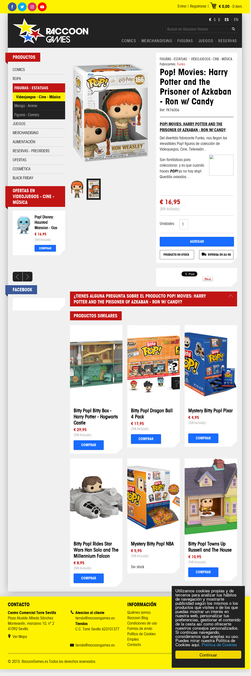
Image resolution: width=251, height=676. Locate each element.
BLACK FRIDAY (23, 178)
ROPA (17, 78)
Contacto (134, 644)
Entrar (182, 6)
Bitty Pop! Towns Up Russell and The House (210, 547)
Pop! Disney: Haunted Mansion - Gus (46, 222)
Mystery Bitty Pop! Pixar (210, 410)
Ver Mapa (20, 636)
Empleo (133, 639)
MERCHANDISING (156, 41)
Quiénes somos (139, 612)
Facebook (12, 6)
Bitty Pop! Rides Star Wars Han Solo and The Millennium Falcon (96, 550)
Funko (181, 64)
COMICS (129, 41)
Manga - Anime (25, 105)
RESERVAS (227, 41)
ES (227, 19)
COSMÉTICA (21, 169)
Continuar (208, 655)
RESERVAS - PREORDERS (31, 151)
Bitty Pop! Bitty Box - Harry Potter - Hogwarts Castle (96, 416)
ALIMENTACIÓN (24, 142)
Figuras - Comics (26, 114)
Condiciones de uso (142, 623)
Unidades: (167, 223)
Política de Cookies (219, 644)
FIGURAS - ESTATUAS (31, 87)
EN (236, 19)
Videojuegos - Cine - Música (38, 96)
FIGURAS (185, 41)
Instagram (32, 6)
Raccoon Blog (137, 617)
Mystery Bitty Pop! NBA (152, 544)
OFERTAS (19, 160)
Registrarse (198, 6)
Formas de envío (139, 628)
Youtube (42, 6)
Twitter (22, 6)
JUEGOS (205, 41)
